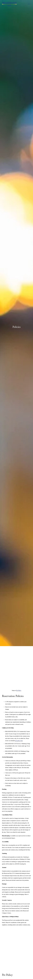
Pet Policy (18, 690)
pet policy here (19, 740)
